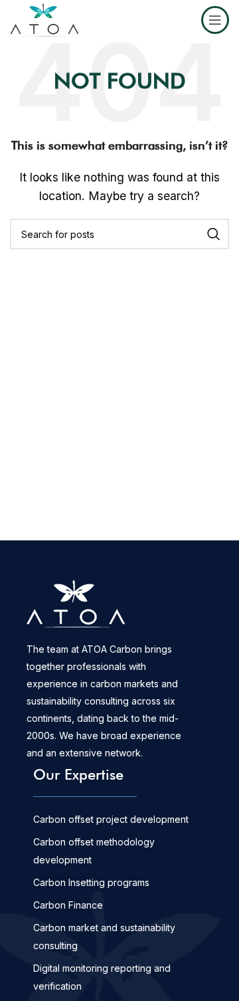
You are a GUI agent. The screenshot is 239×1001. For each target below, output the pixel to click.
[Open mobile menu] (215, 20)
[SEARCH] (214, 234)
